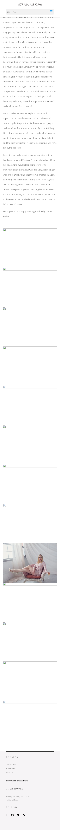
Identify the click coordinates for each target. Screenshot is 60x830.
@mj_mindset (19, 165)
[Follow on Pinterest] (18, 815)
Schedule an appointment (17, 781)
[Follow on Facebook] (7, 815)
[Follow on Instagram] (12, 815)
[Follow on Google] (23, 815)
